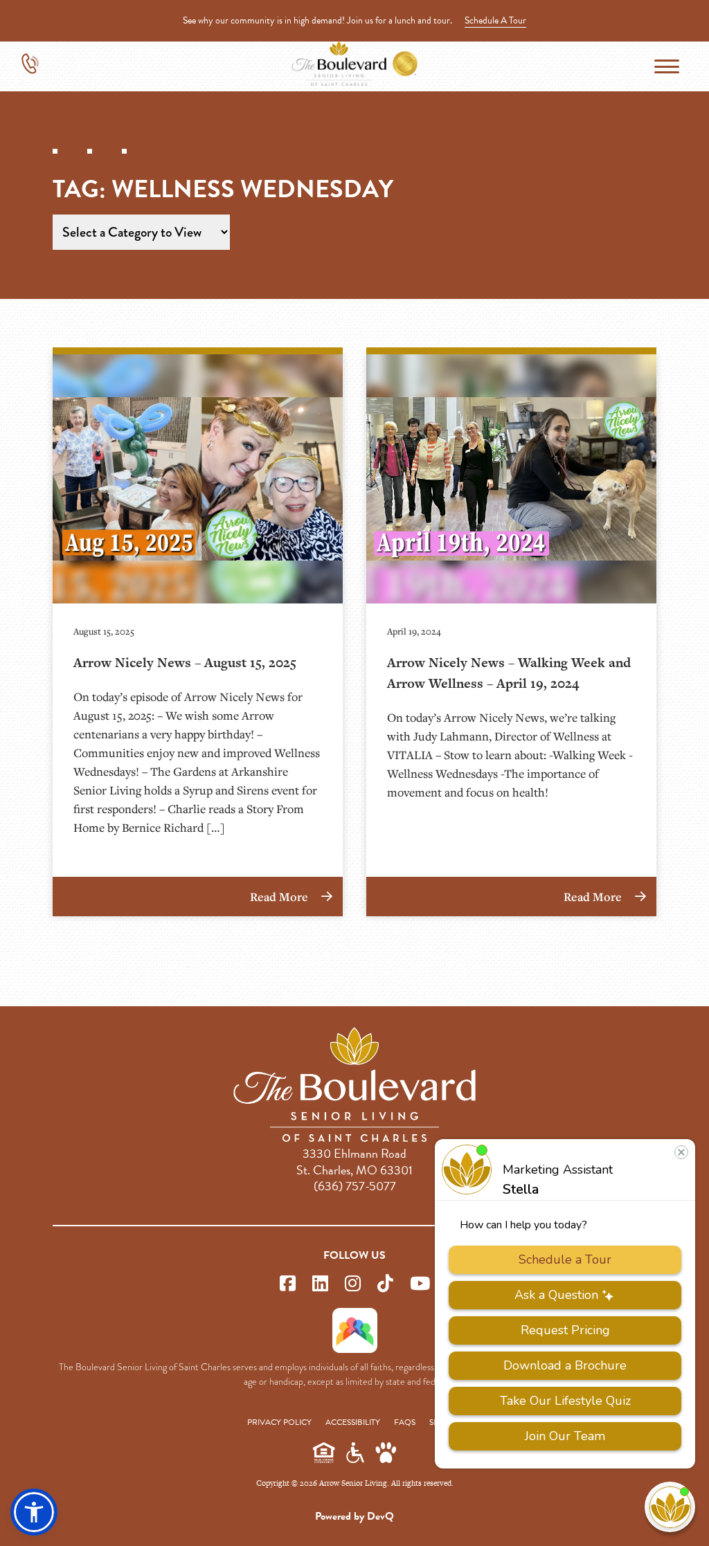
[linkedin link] (320, 1284)
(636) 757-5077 (355, 1185)
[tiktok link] (385, 1284)
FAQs (404, 1422)
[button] (34, 1512)
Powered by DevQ (354, 1516)
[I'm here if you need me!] (670, 1507)
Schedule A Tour (495, 20)
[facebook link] (288, 1284)
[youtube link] (420, 1284)
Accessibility (352, 1422)
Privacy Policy (279, 1422)
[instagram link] (353, 1284)
